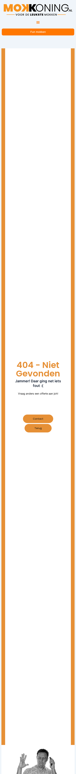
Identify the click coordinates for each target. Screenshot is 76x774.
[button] (38, 22)
